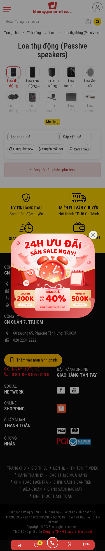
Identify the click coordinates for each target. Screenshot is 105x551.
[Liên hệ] (69, 544)
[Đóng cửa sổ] (93, 235)
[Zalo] (86, 545)
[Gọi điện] (52, 544)
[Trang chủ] (19, 544)
